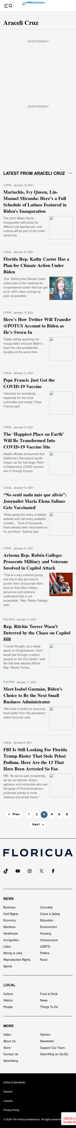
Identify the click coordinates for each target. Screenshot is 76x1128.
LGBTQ (45, 946)
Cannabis (46, 907)
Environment (48, 927)
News (8, 898)
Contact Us (10, 1054)
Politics (9, 619)
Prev (14, 814)
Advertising (10, 1060)
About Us (9, 1041)
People (8, 1007)
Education (46, 920)
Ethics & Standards (14, 1082)
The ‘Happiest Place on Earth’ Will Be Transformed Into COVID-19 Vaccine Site (33, 440)
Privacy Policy (11, 1110)
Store (7, 1047)
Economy (9, 920)
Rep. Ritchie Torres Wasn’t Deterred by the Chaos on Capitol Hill (36, 632)
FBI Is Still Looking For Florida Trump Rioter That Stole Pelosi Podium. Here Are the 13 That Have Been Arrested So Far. (35, 759)
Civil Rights (10, 914)
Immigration (11, 940)
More (8, 1025)
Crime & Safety (50, 914)
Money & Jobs (12, 953)
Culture (8, 994)
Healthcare (10, 933)
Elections (9, 927)
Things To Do (49, 1007)
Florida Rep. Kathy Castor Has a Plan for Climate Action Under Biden (36, 265)
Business (9, 907)
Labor (7, 946)
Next (38, 824)
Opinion (45, 1034)
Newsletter (47, 1041)
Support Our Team (52, 1047)
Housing (45, 933)
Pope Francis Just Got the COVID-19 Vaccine (29, 383)
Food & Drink (49, 994)
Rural (43, 959)
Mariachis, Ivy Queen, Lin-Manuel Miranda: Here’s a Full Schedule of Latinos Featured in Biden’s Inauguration (34, 201)
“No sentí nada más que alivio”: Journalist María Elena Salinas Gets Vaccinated (34, 501)
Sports (7, 966)
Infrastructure (49, 940)
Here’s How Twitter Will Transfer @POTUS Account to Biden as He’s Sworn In (37, 325)
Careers (8, 1100)
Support (7, 1091)
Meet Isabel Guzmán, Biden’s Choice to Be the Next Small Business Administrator (32, 695)
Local (7, 185)
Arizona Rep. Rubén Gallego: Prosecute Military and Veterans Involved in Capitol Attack (35, 561)
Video (7, 1034)
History (8, 1000)
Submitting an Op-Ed (54, 1054)
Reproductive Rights (16, 959)
